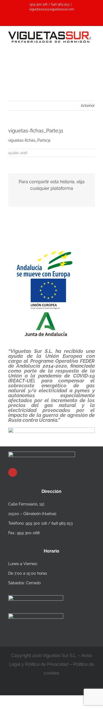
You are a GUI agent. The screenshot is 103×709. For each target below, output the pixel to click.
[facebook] (12, 472)
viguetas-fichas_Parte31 (29, 140)
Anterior (88, 105)
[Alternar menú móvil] (92, 45)
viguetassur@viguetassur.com (51, 9)
